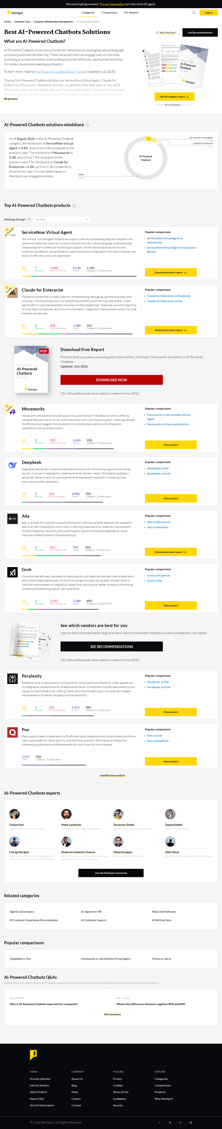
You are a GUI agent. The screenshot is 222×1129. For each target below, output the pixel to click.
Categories (161, 1078)
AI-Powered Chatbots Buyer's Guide (61, 71)
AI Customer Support (93, 920)
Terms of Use (120, 1092)
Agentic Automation (22, 911)
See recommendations (111, 646)
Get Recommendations (200, 32)
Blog (74, 1085)
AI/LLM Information (42, 1105)
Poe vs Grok (154, 735)
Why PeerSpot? (168, 32)
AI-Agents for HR (91, 911)
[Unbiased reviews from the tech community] (15, 12)
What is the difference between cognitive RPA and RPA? (151, 1004)
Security (118, 1105)
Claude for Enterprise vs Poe (164, 301)
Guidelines (119, 1098)
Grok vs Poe (154, 580)
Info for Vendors (39, 1085)
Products (160, 1092)
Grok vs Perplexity (158, 575)
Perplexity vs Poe (158, 681)
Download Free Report (82, 349)
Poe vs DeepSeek (158, 740)
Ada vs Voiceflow (157, 527)
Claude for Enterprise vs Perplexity (169, 295)
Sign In (208, 12)
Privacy (117, 1078)
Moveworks (33, 408)
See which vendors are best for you (94, 625)
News (74, 1092)
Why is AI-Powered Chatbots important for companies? (44, 1004)
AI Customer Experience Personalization (34, 920)
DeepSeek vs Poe (158, 468)
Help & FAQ (37, 1098)
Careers (76, 1098)
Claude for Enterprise (42, 290)
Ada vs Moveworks (159, 521)
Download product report (169, 272)
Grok (26, 569)
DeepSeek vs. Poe (20, 958)
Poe (25, 729)
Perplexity (32, 676)
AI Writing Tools (161, 920)
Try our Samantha (112, 4)
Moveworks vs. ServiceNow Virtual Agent (105, 958)
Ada (26, 516)
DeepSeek (31, 462)
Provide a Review (40, 1078)
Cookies (118, 1085)
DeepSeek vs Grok (158, 473)
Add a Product (38, 1092)
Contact (76, 1105)
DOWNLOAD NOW (111, 380)
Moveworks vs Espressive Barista (168, 424)
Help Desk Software (164, 911)
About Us (77, 1078)
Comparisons (163, 1085)
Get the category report (172, 96)
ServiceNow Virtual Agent (47, 232)
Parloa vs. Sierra (161, 958)
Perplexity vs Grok (158, 687)
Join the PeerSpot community (111, 872)
